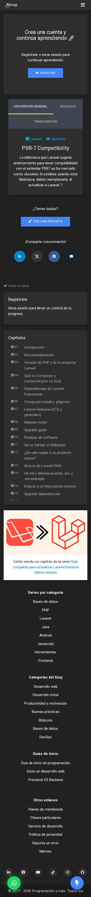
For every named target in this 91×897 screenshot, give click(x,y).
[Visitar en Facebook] (23, 872)
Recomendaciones (39, 355)
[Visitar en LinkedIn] (8, 872)
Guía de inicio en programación (45, 763)
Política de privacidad (45, 834)
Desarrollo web (46, 686)
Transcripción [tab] (45, 121)
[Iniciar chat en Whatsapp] (14, 883)
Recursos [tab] (68, 106)
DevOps (46, 737)
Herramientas (45, 652)
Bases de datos (45, 601)
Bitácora (45, 720)
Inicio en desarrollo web (46, 771)
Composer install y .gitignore (47, 402)
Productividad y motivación (45, 703)
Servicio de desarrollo (45, 826)
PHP (45, 610)
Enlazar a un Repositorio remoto (50, 486)
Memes (45, 851)
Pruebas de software (41, 437)
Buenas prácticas (45, 711)
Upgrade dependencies (42, 494)
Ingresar (47, 73)
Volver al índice (18, 286)
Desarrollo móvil (45, 695)
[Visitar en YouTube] (38, 872)
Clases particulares (45, 817)
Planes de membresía (45, 809)
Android (45, 635)
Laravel (35, 139)
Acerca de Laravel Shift (42, 466)
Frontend (45, 660)
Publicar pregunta (47, 221)
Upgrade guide (35, 430)
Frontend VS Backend (45, 780)
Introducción (34, 347)
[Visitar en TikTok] (53, 872)
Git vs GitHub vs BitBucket (45, 445)
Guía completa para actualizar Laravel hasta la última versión (45, 567)
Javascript (45, 644)
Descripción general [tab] (31, 106)
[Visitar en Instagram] (67, 872)
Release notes (35, 422)
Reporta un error (46, 843)
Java (45, 627)
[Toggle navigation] (83, 5)
